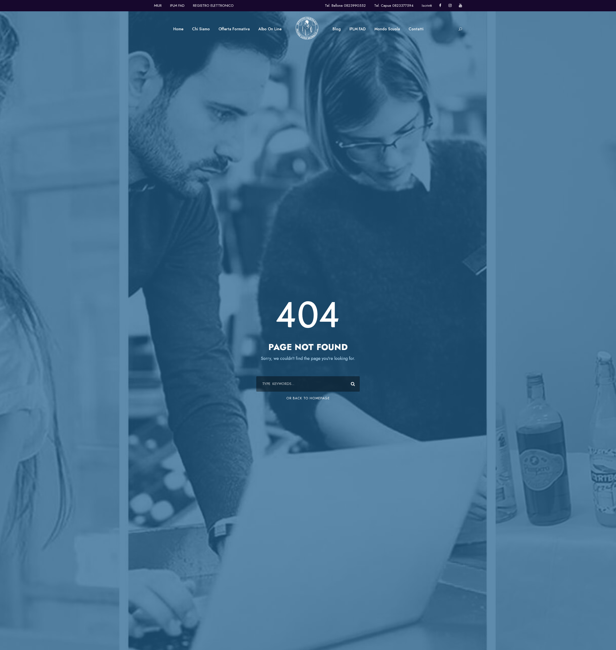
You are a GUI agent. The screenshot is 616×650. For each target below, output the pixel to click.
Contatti (416, 29)
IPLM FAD (177, 5)
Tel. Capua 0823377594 (393, 5)
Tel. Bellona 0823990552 (345, 5)
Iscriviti (427, 5)
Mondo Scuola (387, 29)
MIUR (158, 5)
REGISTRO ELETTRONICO (213, 5)
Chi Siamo (201, 29)
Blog (337, 29)
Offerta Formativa (234, 29)
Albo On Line (270, 29)
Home (178, 29)
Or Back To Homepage (308, 398)
